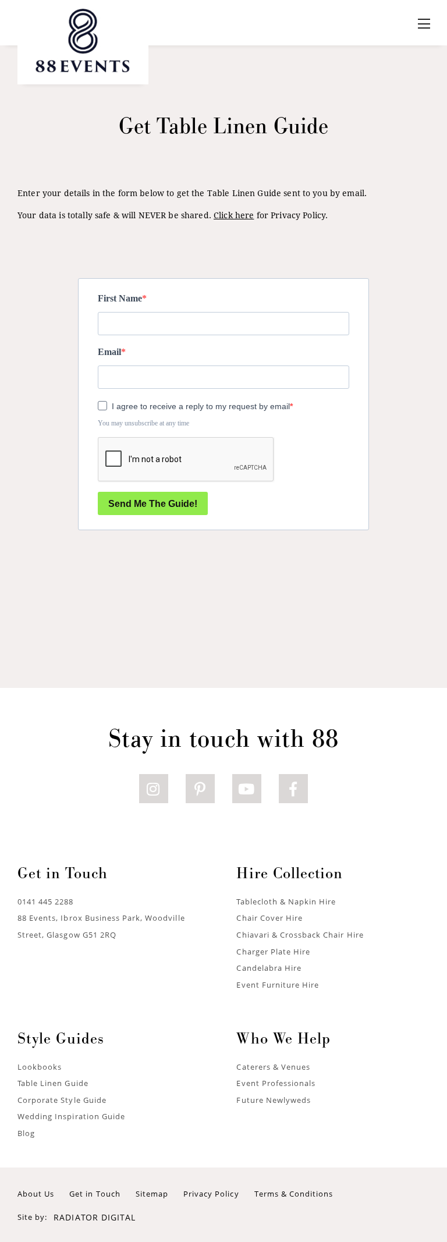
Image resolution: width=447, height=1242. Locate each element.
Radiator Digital (95, 1217)
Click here (234, 215)
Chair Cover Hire (269, 918)
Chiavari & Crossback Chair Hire (299, 934)
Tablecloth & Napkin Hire (286, 901)
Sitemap (152, 1193)
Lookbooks (39, 1067)
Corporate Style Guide (62, 1100)
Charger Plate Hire (273, 951)
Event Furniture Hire (277, 985)
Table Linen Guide (52, 1083)
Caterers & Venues (273, 1067)
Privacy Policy (211, 1193)
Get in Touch (94, 1193)
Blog (26, 1133)
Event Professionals (275, 1083)
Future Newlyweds (273, 1100)
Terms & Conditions (294, 1193)
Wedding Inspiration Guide (71, 1116)
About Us (35, 1193)
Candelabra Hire (268, 968)
